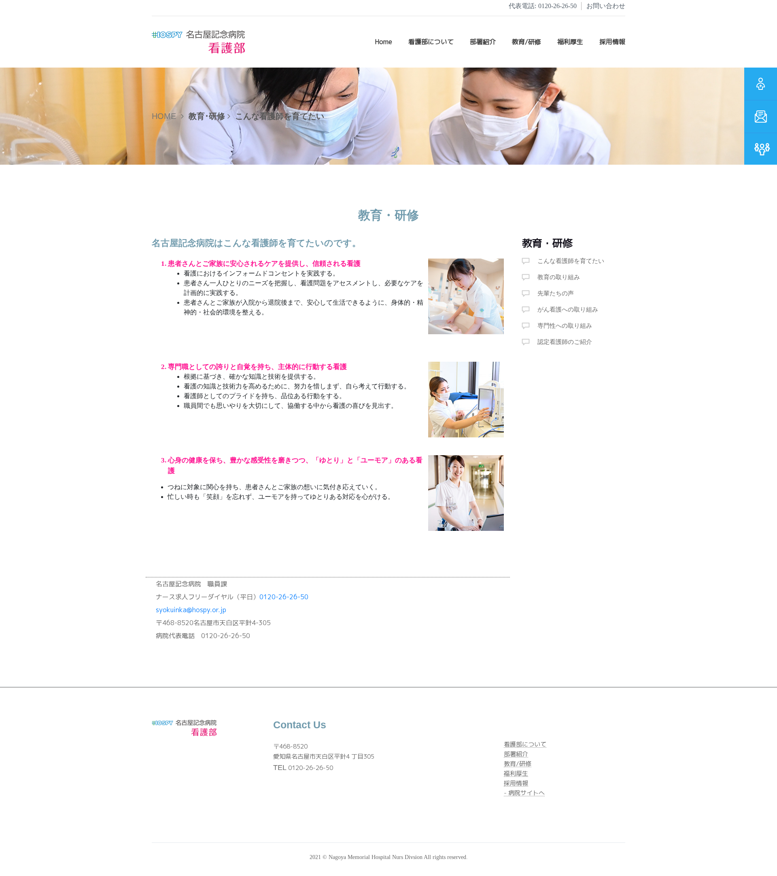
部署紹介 (516, 754)
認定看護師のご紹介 (564, 342)
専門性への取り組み (564, 325)
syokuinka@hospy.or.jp (191, 609)
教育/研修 (517, 764)
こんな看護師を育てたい (570, 261)
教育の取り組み (558, 277)
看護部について (431, 41)
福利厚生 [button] (570, 41)
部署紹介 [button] (483, 41)
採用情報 (516, 784)
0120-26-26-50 (543, 5)
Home (383, 41)
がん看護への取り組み (567, 309)
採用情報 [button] (612, 41)
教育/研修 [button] (526, 41)
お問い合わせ (605, 5)
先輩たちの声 (555, 293)
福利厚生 (516, 774)
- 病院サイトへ (524, 793)
